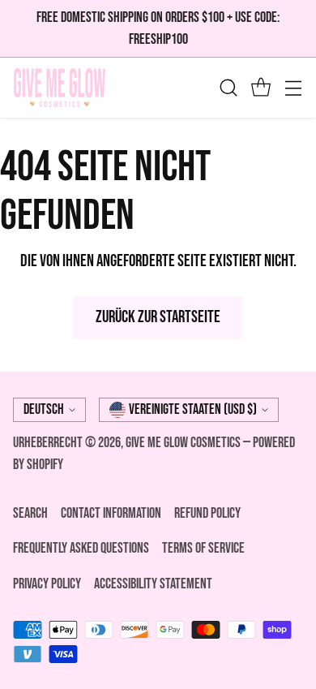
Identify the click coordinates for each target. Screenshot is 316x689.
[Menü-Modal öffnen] (293, 88)
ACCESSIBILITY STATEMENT (153, 584)
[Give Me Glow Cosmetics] (59, 87)
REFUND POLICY (207, 513)
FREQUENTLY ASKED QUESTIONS (81, 548)
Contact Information (111, 513)
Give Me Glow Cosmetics (184, 442)
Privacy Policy (47, 584)
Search (30, 513)
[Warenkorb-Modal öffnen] (260, 88)
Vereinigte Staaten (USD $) (193, 409)
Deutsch (43, 409)
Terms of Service (203, 548)
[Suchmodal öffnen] (228, 88)
